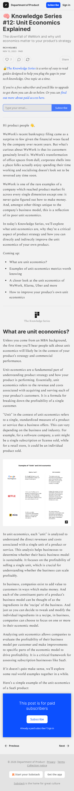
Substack (19, 783)
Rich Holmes (10, 47)
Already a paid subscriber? (37, 728)
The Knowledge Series (21, 68)
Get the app (54, 774)
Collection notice (37, 765)
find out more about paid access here (34, 95)
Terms (61, 762)
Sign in (66, 5)
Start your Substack (27, 774)
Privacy (51, 762)
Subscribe (53, 5)
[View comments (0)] (19, 59)
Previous (14, 745)
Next (62, 745)
